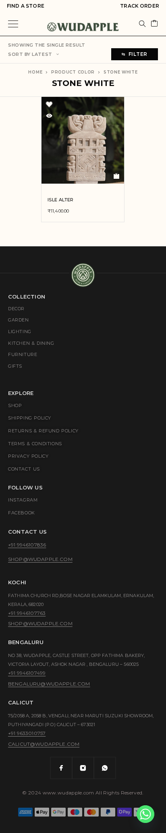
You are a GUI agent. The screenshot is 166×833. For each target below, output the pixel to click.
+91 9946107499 (27, 673)
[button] (116, 176)
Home (35, 72)
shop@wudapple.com (40, 559)
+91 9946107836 (27, 545)
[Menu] (13, 24)
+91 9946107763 (27, 613)
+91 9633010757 (27, 733)
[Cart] (154, 24)
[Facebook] (61, 768)
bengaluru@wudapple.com (49, 684)
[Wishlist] (49, 104)
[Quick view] (49, 115)
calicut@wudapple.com (43, 744)
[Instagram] (83, 768)
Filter (138, 54)
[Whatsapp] (105, 768)
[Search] (142, 23)
